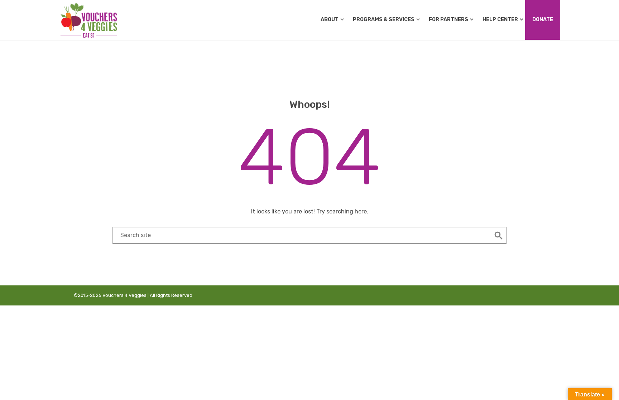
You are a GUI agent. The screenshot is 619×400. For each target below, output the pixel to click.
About (330, 19)
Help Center (500, 19)
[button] (499, 235)
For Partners (448, 19)
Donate (542, 19)
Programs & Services (383, 19)
